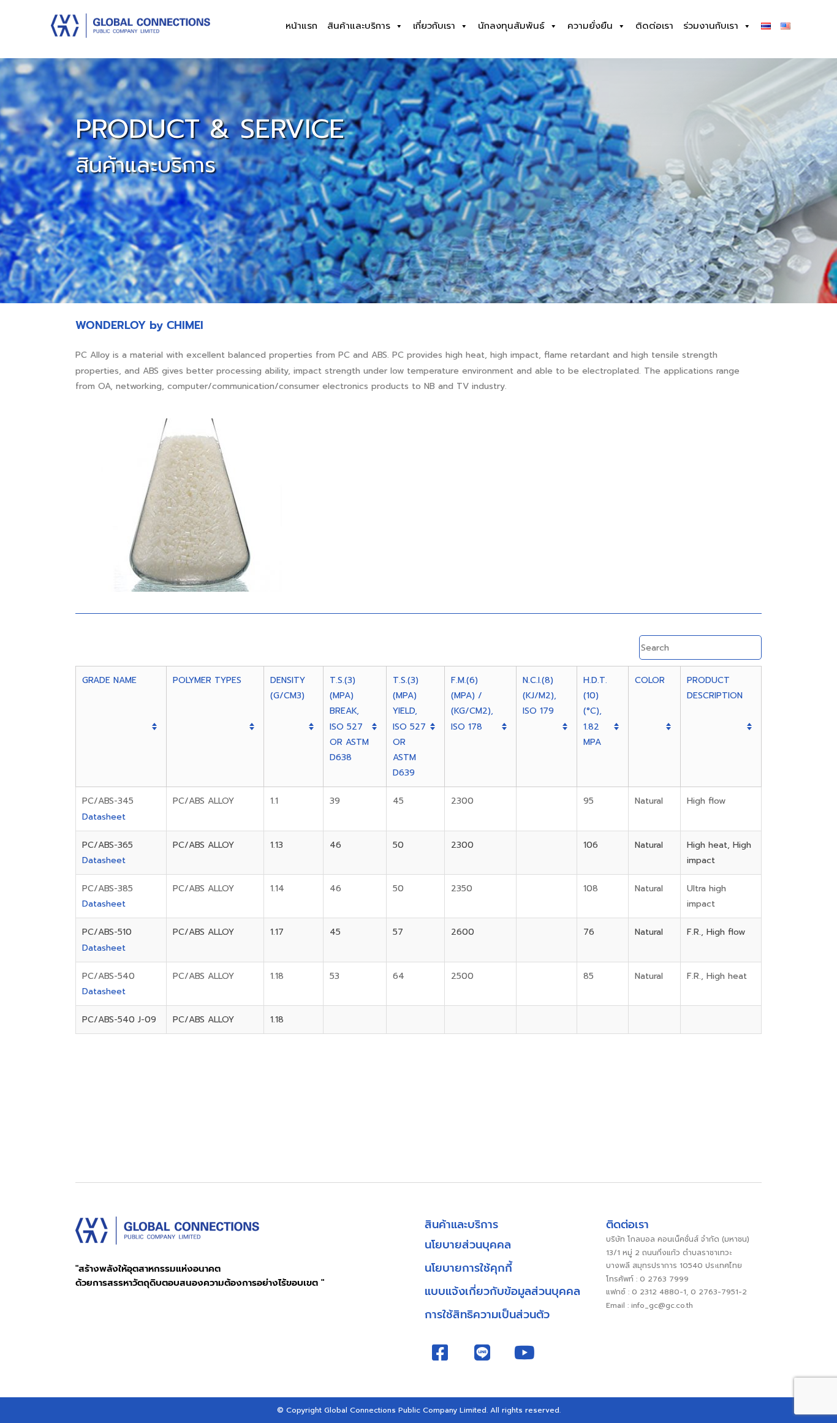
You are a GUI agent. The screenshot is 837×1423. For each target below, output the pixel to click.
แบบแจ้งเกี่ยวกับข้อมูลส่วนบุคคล (502, 1291)
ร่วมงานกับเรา (710, 25)
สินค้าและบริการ (358, 25)
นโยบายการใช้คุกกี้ (468, 1268)
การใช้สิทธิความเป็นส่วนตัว (487, 1314)
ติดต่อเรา (654, 25)
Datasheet (104, 816)
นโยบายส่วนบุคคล (468, 1244)
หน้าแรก (301, 25)
